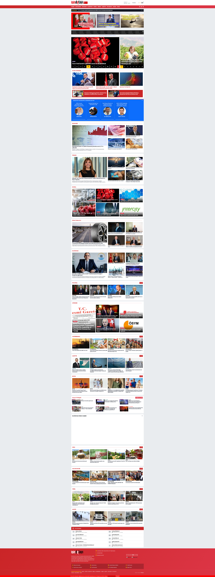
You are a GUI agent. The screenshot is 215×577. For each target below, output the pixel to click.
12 (115, 66)
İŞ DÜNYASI (90, 6)
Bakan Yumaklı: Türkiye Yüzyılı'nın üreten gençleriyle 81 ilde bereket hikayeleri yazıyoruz (80, 297)
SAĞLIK (114, 6)
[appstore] (128, 557)
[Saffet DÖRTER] (122, 111)
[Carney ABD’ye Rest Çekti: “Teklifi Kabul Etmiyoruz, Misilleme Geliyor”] (84, 21)
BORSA (95, 6)
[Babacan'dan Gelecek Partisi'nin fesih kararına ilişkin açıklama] (98, 289)
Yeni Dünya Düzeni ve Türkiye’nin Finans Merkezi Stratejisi (107, 104)
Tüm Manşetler (94, 567)
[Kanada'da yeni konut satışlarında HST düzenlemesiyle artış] (116, 343)
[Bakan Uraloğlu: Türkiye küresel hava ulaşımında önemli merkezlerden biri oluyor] (107, 325)
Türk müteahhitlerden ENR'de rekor (80, 350)
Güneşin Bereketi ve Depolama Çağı (93, 104)
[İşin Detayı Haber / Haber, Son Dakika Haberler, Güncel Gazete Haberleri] (79, 2)
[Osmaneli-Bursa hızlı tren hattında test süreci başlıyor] (134, 362)
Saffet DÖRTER (121, 116)
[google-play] (135, 557)
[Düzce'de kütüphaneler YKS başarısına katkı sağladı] (134, 495)
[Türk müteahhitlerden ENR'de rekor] (80, 343)
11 (111, 66)
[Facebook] (127, 555)
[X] (129, 555)
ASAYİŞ (73, 522)
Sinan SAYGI (79, 116)
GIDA (73, 459)
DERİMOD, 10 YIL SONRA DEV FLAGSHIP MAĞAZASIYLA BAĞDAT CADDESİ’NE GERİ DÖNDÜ (116, 391)
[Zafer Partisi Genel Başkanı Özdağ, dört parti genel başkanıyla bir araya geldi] (107, 311)
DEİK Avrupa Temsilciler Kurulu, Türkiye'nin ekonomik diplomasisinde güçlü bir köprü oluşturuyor (79, 104)
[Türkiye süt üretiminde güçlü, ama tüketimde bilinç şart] (98, 454)
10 (107, 66)
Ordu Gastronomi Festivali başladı (133, 482)
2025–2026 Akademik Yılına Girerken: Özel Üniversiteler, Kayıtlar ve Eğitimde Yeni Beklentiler (121, 104)
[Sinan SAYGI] (79, 111)
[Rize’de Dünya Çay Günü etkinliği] (134, 454)
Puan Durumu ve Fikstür (78, 567)
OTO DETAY (109, 6)
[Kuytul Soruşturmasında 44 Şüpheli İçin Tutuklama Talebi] (80, 516)
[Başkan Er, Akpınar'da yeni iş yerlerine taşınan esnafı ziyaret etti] (116, 495)
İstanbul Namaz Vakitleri (114, 565)
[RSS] (137, 555)
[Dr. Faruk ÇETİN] (107, 111)
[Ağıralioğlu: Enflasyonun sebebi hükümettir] (116, 289)
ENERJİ (93, 571)
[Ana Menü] (143, 7)
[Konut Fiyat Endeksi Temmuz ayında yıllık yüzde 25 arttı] (98, 343)
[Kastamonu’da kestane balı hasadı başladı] (80, 454)
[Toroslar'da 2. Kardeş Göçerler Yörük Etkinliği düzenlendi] (98, 495)
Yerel (73, 501)
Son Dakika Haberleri (113, 567)
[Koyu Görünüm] (141, 7)
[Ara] (140, 7)
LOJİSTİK (104, 6)
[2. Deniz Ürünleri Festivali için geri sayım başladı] (80, 475)
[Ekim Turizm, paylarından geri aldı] (131, 209)
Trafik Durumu (129, 565)
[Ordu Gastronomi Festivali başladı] (134, 475)
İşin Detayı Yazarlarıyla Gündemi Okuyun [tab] (83, 100)
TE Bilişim (142, 572)
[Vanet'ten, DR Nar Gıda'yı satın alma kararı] (83, 202)
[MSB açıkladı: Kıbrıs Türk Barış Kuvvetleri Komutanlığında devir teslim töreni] (131, 311)
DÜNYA (99, 6)
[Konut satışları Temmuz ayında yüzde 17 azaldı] (134, 343)
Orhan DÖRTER (93, 116)
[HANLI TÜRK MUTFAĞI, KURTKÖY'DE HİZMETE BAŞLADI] (116, 475)
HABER (72, 6)
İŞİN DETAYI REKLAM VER (76, 571)
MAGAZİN (110, 571)
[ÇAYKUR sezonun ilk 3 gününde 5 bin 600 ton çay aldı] (116, 454)
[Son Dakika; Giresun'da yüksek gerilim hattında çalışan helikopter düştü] (132, 21)
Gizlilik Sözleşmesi (112, 576)
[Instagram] (131, 555)
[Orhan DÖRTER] (93, 111)
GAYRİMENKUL (75, 349)
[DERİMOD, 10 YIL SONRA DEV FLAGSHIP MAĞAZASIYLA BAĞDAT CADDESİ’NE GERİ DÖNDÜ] (116, 383)
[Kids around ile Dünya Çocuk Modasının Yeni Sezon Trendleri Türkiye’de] (98, 383)
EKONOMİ (84, 6)
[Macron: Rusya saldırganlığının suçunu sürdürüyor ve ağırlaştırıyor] (108, 21)
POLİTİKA (74, 295)
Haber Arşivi (129, 567)
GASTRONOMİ (75, 481)
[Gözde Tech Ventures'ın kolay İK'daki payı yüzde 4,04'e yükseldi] (107, 209)
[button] (141, 10)
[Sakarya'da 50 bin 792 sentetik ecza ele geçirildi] (98, 516)
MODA (73, 388)
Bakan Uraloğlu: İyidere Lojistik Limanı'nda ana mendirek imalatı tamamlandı (79, 370)
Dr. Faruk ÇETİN (107, 116)
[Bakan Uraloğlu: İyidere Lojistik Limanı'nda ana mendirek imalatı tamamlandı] (80, 362)
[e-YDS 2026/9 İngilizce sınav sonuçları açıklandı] (131, 325)
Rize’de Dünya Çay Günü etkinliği (132, 461)
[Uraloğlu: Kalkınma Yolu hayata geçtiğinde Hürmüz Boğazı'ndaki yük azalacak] (98, 362)
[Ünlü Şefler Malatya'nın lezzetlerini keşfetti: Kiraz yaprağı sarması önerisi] (98, 475)
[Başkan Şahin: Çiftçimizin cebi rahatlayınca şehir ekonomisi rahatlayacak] (80, 495)
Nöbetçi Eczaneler (77, 565)
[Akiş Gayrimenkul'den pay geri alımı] (131, 195)
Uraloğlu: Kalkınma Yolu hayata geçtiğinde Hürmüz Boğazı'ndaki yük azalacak (98, 370)
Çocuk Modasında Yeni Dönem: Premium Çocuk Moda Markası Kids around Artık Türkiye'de (134, 391)
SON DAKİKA (78, 6)
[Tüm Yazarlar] (142, 100)
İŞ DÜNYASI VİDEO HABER (79, 416)
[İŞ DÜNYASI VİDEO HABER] (142, 415)
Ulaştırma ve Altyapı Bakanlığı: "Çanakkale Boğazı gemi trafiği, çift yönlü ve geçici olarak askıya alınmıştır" (116, 370)
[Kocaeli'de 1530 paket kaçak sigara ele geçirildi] (116, 516)
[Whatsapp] (135, 555)
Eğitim (127, 501)
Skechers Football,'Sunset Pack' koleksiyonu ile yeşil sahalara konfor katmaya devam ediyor (79, 391)
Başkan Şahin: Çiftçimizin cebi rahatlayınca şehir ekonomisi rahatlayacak (78, 504)
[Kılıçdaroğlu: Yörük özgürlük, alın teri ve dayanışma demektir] (134, 289)
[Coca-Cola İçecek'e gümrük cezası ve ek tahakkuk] (107, 195)
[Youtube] (133, 555)
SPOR (118, 6)
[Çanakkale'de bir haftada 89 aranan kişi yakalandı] (134, 516)
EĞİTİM (86, 571)
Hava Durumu (94, 565)
